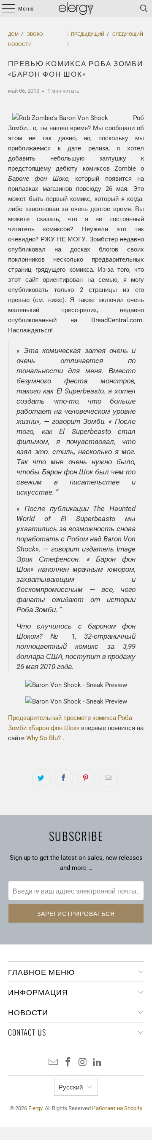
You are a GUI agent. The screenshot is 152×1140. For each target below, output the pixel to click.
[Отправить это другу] (108, 778)
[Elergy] (76, 8)
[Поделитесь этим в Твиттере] (41, 778)
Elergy (35, 1108)
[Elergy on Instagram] (83, 1062)
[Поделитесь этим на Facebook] (63, 778)
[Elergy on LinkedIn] (97, 1062)
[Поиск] (144, 8)
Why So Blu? (43, 738)
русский (71, 1087)
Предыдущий (87, 34)
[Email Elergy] (53, 1062)
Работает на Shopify (117, 1108)
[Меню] (4, 8)
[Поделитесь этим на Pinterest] (86, 778)
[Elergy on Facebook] (68, 1062)
